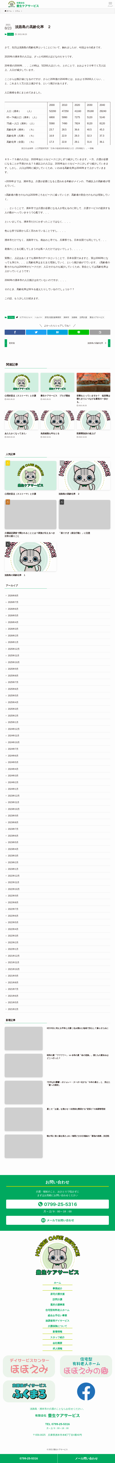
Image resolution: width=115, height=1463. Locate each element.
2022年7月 (13, 909)
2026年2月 (13, 635)
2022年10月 (14, 889)
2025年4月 (13, 702)
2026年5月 (13, 615)
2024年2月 (13, 782)
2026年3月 (13, 629)
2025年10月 (14, 662)
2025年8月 (13, 675)
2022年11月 (13, 882)
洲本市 (66, 317)
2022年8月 (13, 902)
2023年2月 (13, 862)
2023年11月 (13, 802)
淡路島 (74, 317)
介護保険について (57, 1326)
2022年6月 (13, 915)
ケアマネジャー (26, 317)
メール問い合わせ (86, 1458)
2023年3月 (13, 855)
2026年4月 (13, 622)
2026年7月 (13, 602)
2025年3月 (13, 709)
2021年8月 (13, 982)
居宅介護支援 (57, 1294)
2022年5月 (13, 922)
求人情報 (57, 1348)
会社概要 (57, 1343)
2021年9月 (13, 975)
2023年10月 (14, 809)
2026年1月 (13, 642)
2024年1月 (13, 789)
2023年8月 (13, 822)
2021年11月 (13, 962)
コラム (10, 34)
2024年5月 (13, 762)
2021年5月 (13, 1002)
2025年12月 (14, 649)
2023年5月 (13, 842)
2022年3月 (13, 935)
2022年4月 (13, 929)
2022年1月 (13, 949)
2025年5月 (13, 695)
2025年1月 (13, 722)
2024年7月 (13, 749)
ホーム (57, 1282)
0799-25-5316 (29, 1458)
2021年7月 (13, 989)
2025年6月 (13, 689)
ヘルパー (38, 317)
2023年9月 (13, 815)
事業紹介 (57, 1288)
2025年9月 (13, 669)
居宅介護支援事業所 (53, 317)
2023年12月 (14, 795)
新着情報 (57, 1331)
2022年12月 (14, 875)
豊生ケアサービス (97, 317)
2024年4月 (13, 769)
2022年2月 (13, 942)
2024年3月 (13, 775)
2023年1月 (13, 869)
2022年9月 (13, 895)
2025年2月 (13, 715)
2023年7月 (13, 829)
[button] (110, 4)
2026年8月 (13, 595)
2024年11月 (13, 735)
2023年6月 (13, 835)
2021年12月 (14, 955)
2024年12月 (14, 729)
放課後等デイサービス (57, 1320)
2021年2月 (13, 1009)
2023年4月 (13, 849)
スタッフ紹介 (57, 1337)
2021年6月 (13, 996)
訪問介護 (83, 317)
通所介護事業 (57, 1304)
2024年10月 (14, 742)
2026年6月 (13, 609)
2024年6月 (13, 755)
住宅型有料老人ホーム (57, 1310)
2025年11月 (13, 655)
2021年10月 (14, 969)
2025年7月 (13, 682)
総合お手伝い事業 (57, 1315)
